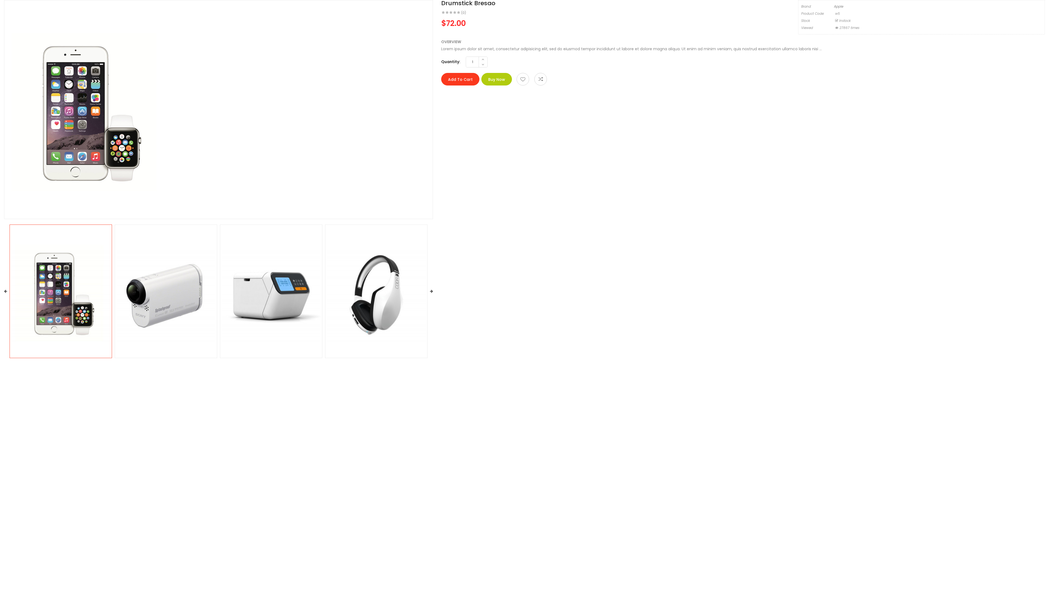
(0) (463, 12)
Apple (838, 6)
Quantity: (450, 61)
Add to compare (540, 79)
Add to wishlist (523, 79)
